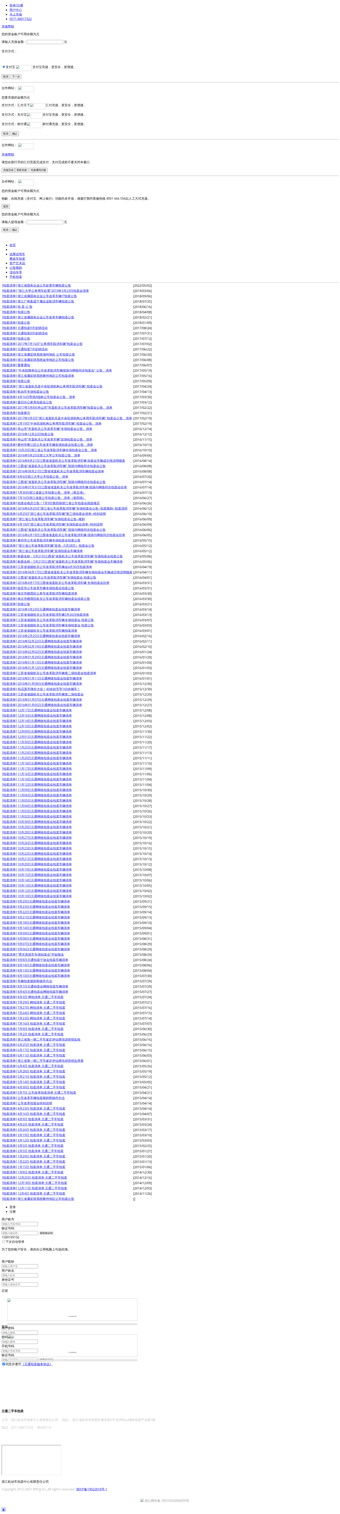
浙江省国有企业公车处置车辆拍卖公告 (44, 285)
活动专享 (15, 272)
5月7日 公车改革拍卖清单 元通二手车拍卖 (47, 1092)
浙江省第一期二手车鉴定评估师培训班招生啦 (49, 1039)
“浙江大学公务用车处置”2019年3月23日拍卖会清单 (53, 291)
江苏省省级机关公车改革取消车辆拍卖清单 (47, 630)
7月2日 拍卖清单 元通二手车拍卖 (41, 1034)
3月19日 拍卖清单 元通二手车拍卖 (41, 1135)
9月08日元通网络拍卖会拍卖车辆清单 (44, 938)
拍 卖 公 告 (25, 306)
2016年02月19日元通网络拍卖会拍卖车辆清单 (50, 646)
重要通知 (24, 365)
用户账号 (8, 1219)
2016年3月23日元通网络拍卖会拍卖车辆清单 (49, 609)
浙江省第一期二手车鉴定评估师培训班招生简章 (51, 1061)
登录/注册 (16, 5)
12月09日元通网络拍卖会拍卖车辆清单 (45, 731)
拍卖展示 (24, 413)
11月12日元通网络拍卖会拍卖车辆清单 (45, 784)
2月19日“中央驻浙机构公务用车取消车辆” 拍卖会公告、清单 (60, 423)
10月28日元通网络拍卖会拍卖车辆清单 (45, 832)
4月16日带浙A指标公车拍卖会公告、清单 (46, 397)
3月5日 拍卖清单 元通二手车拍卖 (41, 1145)
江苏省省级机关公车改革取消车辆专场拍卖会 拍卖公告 (56, 620)
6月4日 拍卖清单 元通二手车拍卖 (41, 1066)
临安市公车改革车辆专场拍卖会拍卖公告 (46, 588)
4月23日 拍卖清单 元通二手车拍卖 (41, 1108)
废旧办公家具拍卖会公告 (35, 402)
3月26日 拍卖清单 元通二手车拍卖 (41, 1130)
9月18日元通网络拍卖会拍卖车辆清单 (44, 922)
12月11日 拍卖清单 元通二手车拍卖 (42, 1188)
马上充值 (15, 14)
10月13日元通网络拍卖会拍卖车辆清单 (45, 885)
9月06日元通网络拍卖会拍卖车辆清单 (44, 949)
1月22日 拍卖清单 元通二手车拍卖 (41, 1161)
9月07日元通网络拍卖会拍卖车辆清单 (44, 944)
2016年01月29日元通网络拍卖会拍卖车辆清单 (50, 657)
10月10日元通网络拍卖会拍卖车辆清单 (45, 896)
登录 (5, 1257)
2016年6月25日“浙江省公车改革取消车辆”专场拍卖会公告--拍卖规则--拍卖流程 (73, 508)
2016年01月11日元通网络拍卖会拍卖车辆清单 (50, 678)
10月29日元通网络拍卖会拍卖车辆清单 (45, 827)
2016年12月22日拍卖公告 (36, 434)
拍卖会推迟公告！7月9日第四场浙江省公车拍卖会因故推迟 (59, 503)
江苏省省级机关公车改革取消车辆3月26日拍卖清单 (53, 614)
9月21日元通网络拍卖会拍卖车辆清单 (44, 917)
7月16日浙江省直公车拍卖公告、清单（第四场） (52, 498)
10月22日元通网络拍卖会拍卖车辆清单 (45, 853)
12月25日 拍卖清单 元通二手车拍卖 (42, 1177)
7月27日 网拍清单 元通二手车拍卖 (41, 1007)
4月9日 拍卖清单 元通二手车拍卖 (41, 1119)
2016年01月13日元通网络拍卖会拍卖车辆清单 (50, 662)
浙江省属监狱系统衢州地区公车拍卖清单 (46, 375)
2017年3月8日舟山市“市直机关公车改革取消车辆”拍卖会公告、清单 (65, 407)
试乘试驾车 (17, 254)
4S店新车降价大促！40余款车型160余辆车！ (49, 689)
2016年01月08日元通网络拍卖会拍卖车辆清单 (50, 683)
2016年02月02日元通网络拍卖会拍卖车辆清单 (50, 652)
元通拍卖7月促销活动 (33, 349)
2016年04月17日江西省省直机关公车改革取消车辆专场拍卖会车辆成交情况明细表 (75, 572)
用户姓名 (8, 1270)
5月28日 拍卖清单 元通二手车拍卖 (41, 1071)
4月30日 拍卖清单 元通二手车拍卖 (41, 1087)
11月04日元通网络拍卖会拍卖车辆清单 (45, 806)
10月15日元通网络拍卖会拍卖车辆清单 (45, 875)
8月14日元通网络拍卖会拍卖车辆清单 (44, 965)
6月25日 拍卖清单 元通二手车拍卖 (41, 1045)
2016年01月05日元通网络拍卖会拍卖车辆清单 (50, 705)
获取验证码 (46, 1233)
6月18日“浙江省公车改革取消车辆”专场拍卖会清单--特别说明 (60, 524)
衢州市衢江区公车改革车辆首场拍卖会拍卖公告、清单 (55, 445)
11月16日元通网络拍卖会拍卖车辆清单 (45, 774)
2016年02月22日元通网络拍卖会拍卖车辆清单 (50, 641)
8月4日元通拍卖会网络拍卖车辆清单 (43, 991)
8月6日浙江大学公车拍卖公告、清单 (43, 476)
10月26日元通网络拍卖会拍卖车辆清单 (45, 843)
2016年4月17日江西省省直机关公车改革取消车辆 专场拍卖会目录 (63, 583)
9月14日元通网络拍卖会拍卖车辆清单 (44, 928)
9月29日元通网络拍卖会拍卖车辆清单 (44, 901)
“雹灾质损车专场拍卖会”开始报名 (41, 954)
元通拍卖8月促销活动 (33, 333)
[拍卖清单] (9, 285)
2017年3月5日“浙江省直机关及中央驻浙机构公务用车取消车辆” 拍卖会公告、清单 (75, 418)
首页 (12, 245)
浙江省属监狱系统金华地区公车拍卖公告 (46, 360)
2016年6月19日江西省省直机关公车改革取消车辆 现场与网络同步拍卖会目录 (71, 535)
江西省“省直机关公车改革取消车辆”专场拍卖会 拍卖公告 (57, 577)
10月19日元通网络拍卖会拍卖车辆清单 (45, 869)
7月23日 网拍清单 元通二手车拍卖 (41, 1018)
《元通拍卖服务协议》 (37, 1364)
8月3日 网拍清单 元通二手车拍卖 (41, 997)
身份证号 (8, 1279)
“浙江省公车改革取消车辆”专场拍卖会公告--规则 (51, 519)
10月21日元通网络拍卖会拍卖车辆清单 (45, 859)
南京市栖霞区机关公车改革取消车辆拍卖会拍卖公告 (54, 599)
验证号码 (8, 1228)
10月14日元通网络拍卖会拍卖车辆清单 (45, 880)
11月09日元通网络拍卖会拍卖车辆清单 (45, 790)
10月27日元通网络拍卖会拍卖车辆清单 (45, 837)
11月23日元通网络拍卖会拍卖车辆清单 (45, 753)
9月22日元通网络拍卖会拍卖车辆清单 (44, 912)
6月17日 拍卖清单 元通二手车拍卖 (41, 1050)
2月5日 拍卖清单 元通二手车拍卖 (41, 1151)
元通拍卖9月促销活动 (33, 328)
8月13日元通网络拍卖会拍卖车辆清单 (44, 970)
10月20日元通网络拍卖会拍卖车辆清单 (45, 864)
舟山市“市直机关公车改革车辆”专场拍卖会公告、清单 (55, 429)
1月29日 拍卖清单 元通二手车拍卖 (41, 1156)
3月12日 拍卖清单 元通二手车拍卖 (41, 1140)
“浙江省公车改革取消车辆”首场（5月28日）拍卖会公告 (56, 545)
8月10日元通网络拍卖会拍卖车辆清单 (44, 976)
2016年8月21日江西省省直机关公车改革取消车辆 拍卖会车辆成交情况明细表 (71, 460)
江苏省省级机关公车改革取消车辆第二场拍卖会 (51, 694)
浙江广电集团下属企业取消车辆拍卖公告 (46, 301)
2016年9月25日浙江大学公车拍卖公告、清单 (49, 455)
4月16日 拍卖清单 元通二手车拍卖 (41, 1114)
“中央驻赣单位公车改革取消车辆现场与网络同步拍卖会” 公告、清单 (65, 370)
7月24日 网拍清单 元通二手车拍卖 (41, 1013)
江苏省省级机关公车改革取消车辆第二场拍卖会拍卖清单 (57, 673)
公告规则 (15, 268)
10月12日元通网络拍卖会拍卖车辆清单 (45, 891)
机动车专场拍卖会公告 (33, 391)
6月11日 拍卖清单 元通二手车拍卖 (41, 1055)
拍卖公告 (24, 312)
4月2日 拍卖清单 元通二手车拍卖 (41, 1124)
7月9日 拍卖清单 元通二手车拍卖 (41, 1029)
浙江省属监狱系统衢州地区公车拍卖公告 (46, 1199)
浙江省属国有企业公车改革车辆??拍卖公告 (47, 296)
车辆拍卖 (15, 249)
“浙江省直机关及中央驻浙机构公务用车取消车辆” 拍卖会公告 (60, 386)
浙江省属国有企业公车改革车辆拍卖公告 (46, 317)
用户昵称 (8, 1261)
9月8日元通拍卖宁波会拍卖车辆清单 (43, 960)
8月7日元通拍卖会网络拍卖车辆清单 (43, 986)
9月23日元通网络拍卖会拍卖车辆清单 (44, 907)
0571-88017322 (20, 19)
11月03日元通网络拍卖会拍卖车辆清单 (45, 811)
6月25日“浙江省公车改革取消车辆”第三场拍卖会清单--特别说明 (62, 514)
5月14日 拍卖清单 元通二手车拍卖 (41, 1082)
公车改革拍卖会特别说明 (35, 1103)
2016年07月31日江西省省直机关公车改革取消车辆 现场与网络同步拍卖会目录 (72, 487)
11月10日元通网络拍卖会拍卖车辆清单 (45, 779)
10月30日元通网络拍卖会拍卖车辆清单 (45, 822)
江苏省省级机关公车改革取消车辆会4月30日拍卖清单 (55, 567)
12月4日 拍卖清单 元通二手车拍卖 (41, 1193)
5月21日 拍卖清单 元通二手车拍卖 (41, 1076)
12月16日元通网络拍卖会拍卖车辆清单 (45, 715)
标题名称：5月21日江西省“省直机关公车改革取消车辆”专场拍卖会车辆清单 (70, 561)
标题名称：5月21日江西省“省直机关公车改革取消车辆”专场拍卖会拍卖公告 (70, 556)
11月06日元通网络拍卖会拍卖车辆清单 (45, 795)
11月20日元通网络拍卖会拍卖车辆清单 (45, 758)
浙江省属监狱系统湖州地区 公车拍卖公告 (46, 354)
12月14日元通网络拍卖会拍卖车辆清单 (45, 721)
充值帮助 (8, 26)
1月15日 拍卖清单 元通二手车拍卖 (41, 1167)
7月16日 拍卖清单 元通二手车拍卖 (41, 1023)
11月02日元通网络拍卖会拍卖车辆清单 (45, 816)
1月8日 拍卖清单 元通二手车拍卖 (41, 1172)
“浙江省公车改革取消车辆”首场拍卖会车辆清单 (50, 551)
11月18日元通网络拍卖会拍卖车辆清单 (45, 763)
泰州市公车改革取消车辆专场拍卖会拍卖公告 (49, 540)
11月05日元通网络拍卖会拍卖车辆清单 (45, 800)
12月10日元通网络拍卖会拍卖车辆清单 (45, 726)
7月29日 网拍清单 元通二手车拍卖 (41, 1002)
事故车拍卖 (17, 258)
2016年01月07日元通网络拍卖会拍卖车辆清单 (50, 699)
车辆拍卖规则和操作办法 (35, 981)
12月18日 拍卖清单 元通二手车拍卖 (42, 1183)
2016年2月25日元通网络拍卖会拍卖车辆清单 (49, 636)
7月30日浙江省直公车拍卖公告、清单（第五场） (52, 492)
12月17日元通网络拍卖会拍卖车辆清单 (45, 710)
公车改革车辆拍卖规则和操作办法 (41, 1098)
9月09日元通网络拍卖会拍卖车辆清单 (44, 933)
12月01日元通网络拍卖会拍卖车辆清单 (45, 737)
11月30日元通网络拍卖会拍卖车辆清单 (45, 742)
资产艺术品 (17, 263)
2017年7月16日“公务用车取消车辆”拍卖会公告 (50, 344)
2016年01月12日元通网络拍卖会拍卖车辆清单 (50, 668)
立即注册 (8, 1368)
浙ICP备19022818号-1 (91, 1489)
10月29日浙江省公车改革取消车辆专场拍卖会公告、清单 (57, 450)
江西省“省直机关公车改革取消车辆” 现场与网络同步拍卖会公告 (62, 466)
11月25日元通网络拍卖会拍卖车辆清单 (45, 747)
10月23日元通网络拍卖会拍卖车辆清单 (45, 848)
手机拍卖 (15, 277)
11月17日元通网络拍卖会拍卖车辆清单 (45, 768)
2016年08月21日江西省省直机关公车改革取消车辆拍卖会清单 (61, 471)
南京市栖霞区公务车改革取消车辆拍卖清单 (47, 593)
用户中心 (15, 10)
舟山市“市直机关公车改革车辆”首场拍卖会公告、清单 (55, 439)
